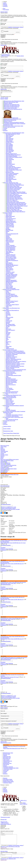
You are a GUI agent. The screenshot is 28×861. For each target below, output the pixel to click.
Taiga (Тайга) (9, 251)
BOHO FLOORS (9, 230)
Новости (5, 3)
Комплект (3, 462)
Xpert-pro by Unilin (10, 226)
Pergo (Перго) (9, 283)
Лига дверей (8, 152)
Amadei (7, 227)
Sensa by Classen (9, 286)
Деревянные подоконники (11, 354)
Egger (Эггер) (9, 217)
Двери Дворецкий (10, 159)
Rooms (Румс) (9, 284)
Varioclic (7, 236)
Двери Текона (9, 181)
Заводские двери (18, 210)
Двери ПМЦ (8, 180)
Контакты (5, 6)
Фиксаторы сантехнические (12, 391)
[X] (7, 513)
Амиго (7, 309)
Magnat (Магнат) (9, 263)
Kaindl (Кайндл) (9, 219)
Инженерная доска (17, 118)
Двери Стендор (9, 171)
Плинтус (10, 121)
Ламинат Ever (9, 238)
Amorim (7, 406)
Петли (7, 385)
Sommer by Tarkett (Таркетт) (12, 301)
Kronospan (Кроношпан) (11, 280)
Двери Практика (9, 139)
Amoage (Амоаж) (9, 273)
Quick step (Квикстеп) (10, 254)
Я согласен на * (13, 845)
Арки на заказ (14, 107)
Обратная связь (4, 821)
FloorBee (8, 244)
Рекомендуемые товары (8, 781)
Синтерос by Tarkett (10, 272)
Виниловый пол (15, 106)
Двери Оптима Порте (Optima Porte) (14, 169)
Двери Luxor (8, 143)
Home (7, 261)
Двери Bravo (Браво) (10, 164)
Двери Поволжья (9, 138)
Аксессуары (3, 466)
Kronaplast (8, 321)
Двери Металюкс (18, 208)
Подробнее (3, 547)
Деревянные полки (10, 355)
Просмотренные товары (6, 742)
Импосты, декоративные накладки (13, 359)
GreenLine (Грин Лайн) (11, 396)
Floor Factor (8, 328)
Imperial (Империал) (10, 277)
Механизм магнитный (11, 378)
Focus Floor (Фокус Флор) (11, 295)
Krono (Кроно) (9, 262)
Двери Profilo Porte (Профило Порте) (14, 157)
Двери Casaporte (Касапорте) (12, 173)
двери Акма (8, 413)
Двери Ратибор (17, 196)
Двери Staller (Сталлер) (22, 205)
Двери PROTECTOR (21, 204)
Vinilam (7, 347)
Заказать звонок (4, 11)
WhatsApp (7, 54)
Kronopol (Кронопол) (10, 247)
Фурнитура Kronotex (10, 403)
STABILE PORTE (10, 142)
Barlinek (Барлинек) (10, 302)
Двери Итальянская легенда (12, 168)
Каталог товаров (4, 97)
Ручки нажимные (9, 389)
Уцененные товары (7, 782)
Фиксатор (8, 390)
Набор (2, 461)
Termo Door (14, 190)
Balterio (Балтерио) (10, 240)
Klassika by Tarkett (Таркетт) (12, 296)
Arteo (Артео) (9, 215)
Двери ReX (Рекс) (19, 198)
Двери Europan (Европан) (11, 155)
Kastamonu (8, 279)
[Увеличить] (9, 474)
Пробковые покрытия (19, 122)
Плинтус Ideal (9, 399)
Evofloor (7, 334)
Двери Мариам (9, 147)
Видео (2, 472)
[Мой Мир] (5, 513)
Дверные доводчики (10, 371)
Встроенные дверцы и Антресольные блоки (15, 353)
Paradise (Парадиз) (10, 266)
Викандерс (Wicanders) (11, 410)
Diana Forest (8, 297)
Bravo (7, 393)
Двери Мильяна (9, 149)
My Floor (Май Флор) (10, 250)
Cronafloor (8, 318)
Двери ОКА (8, 137)
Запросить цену (12, 858)
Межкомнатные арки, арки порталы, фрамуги (16, 361)
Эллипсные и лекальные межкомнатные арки (16, 369)
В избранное (3, 550)
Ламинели (8, 270)
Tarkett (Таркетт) (9, 268)
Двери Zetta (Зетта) (19, 184)
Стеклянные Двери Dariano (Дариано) (14, 414)
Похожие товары (4, 468)
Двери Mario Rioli (10, 175)
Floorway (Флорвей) (10, 245)
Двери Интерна (9, 146)
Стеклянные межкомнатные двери (10, 767)
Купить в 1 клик (12, 506)
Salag (7, 338)
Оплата (4, 129)
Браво (7, 418)
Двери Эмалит (9, 140)
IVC (7, 345)
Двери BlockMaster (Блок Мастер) (13, 154)
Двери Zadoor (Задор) (10, 176)
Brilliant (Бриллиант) (10, 216)
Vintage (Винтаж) (9, 269)
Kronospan (8, 313)
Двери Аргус (16, 194)
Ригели (7, 387)
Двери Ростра (9, 161)
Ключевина (8, 377)
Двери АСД (14, 200)
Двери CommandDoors (22, 193)
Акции (4, 2)
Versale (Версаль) (9, 252)
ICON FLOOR (9, 320)
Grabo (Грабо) (9, 305)
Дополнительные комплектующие (13, 375)
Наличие (2, 469)
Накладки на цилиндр (11, 384)
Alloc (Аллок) (9, 214)
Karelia (7, 291)
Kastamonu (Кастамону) (11, 246)
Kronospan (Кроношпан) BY (12, 233)
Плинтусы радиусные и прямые (13, 364)
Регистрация (6, 9)
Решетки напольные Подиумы (12, 367)
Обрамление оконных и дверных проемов (15, 363)
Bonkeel (7, 231)
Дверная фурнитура (17, 109)
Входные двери (14, 102)
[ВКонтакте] (1, 513)
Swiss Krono (8, 234)
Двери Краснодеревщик (11, 179)
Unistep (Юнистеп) (10, 225)
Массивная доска (16, 105)
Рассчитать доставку (15, 509)
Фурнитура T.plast (10, 404)
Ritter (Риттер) (9, 267)
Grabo (7, 335)
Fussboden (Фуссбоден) (11, 276)
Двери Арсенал (9, 158)
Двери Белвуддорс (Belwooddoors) (13, 167)
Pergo (7, 331)
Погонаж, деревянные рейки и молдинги (15, 366)
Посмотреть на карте (5, 817)
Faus (7, 232)
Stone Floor (8, 332)
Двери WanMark (9, 145)
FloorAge (8, 312)
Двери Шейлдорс (9, 151)
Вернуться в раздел (5, 459)
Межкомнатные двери (19, 101)
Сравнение (10, 548)
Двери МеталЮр (18, 187)
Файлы (2, 471)
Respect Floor (8, 346)
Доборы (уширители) (10, 357)
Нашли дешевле (12, 508)
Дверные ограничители (11, 373)
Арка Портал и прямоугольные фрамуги (15, 351)
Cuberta (7, 243)
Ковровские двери (10, 172)
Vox (6, 316)
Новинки (5, 778)
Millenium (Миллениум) (11, 222)
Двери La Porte (9, 165)
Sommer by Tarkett (10, 224)
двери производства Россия (12, 419)
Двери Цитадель (18, 197)
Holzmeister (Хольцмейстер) (12, 260)
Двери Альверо (9, 136)
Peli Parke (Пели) (9, 282)
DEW (7, 342)
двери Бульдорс (17, 207)
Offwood (8, 323)
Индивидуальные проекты (12, 360)
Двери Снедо (16, 201)
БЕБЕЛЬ (8, 253)
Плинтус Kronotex (10, 400)
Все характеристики (5, 485)
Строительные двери (18, 125)
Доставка (5, 5)
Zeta (7, 340)
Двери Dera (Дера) (10, 135)
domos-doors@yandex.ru (23, 803)
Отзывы (2, 467)
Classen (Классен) (9, 241)
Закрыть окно (4, 45)
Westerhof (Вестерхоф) (10, 288)
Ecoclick (7, 319)
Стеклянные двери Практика (12, 416)
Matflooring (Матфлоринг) (11, 281)
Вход (4, 8)
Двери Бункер (16, 189)
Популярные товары (7, 779)
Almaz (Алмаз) (9, 239)
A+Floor (7, 311)
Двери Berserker (17, 183)
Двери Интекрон (18, 195)
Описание (3, 464)
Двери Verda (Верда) (10, 166)
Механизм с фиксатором (11, 382)
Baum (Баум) (8, 290)
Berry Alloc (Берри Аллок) (11, 274)
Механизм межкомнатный (11, 380)
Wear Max (8, 333)
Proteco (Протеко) (9, 223)
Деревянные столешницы (11, 356)
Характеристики (4, 465)
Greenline (8, 298)
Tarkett (7, 306)
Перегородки (13, 120)
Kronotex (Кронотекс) (10, 248)
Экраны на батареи (10, 368)
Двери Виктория (9, 178)
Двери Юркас (9, 162)
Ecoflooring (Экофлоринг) (11, 275)
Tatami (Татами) (9, 287)
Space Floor (8, 315)
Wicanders (8, 409)
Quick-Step (8, 337)
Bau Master (8, 229)
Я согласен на (13, 27)
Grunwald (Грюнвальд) (11, 218)
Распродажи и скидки (8, 780)
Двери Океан (9, 160)
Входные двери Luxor (21, 203)
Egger (7, 327)
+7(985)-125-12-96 (4, 55)
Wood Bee (8, 303)
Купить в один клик (15, 846)
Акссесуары (12, 127)
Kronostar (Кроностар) (10, 220)
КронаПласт (8, 341)
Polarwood (8, 299)
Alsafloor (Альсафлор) (10, 255)
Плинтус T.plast (9, 402)
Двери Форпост (17, 188)
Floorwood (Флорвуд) (10, 259)
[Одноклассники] (3, 513)
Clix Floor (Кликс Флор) (11, 258)
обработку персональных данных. (15, 27)
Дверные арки (15, 117)
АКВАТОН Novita (10, 348)
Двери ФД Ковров (10, 150)
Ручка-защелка (9, 388)
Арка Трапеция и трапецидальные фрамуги (15, 352)
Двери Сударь (16, 209)
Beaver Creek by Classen (11, 256)
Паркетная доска (15, 104)
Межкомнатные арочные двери (13, 362)
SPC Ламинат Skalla (10, 324)
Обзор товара (3, 460)
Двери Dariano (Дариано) (11, 174)
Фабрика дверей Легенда (11, 153)
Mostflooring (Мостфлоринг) (12, 265)
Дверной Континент (20, 202)
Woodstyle (8, 237)
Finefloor (8, 344)
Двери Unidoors (9, 144)
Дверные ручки (9, 374)
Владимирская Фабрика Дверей (13, 133)
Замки (7, 376)
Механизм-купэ (9, 383)
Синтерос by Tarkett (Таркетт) (12, 304)
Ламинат (10, 103)
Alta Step (8, 326)
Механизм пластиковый (11, 381)
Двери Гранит (16, 186)
